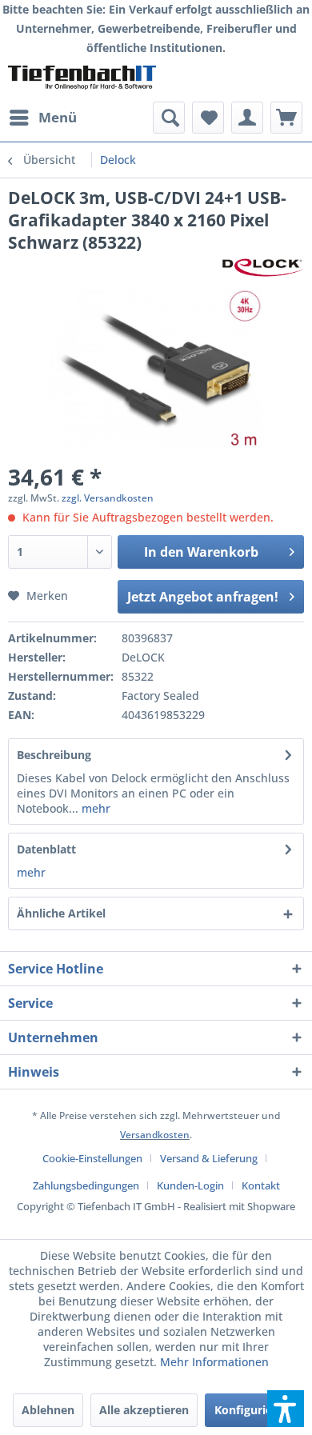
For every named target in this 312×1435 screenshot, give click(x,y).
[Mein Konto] (247, 118)
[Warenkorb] (286, 118)
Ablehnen (48, 1409)
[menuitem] (42, 118)
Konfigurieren (252, 1409)
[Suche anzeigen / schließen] (169, 118)
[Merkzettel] (208, 118)
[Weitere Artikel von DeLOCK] (263, 268)
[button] (285, 1408)
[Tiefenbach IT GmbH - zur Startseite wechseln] (82, 80)
